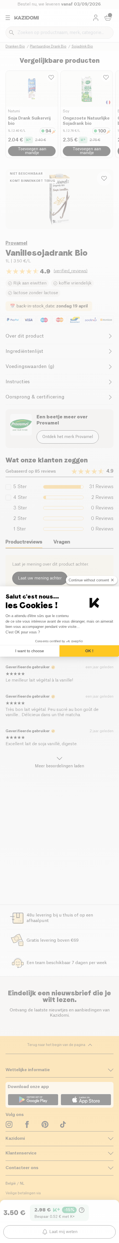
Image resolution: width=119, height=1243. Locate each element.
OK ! (89, 651)
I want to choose (29, 651)
